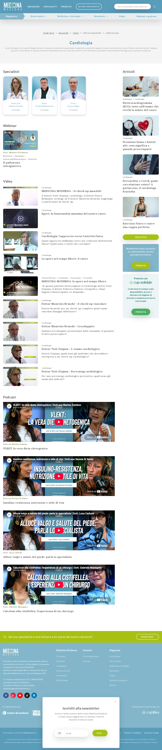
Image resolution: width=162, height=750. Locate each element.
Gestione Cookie (151, 733)
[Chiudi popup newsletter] (115, 701)
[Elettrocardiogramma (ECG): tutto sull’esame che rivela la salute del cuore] (141, 86)
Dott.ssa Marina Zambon (15, 444)
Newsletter (61, 675)
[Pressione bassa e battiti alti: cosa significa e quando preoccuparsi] (141, 125)
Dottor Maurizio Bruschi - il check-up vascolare (74, 303)
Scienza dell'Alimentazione (14, 159)
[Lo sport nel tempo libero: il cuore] (20, 263)
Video (122, 16)
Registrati (147, 637)
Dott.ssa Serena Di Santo (15, 498)
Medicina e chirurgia (68, 16)
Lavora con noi (63, 670)
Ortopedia (87, 278)
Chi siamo (61, 656)
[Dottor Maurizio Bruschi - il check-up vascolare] (20, 308)
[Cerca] (154, 6)
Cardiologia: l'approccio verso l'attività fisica (72, 236)
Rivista (112, 685)
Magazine (34, 6)
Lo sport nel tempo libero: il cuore (65, 258)
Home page (48, 33)
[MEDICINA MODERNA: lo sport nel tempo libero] (20, 286)
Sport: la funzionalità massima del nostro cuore (74, 213)
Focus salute (37, 16)
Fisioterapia (76, 278)
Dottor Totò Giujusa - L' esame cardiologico (71, 348)
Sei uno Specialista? (88, 6)
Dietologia (19, 156)
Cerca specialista (91, 656)
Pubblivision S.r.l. (29, 733)
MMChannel (62, 680)
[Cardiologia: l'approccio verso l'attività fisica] (20, 241)
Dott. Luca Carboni (12, 553)
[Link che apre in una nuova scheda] (6, 695)
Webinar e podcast (146, 16)
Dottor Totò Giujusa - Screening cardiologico (72, 371)
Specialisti (50, 6)
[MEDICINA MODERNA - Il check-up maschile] (20, 196)
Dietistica (32, 159)
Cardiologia (46, 187)
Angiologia (127, 99)
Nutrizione (7, 156)
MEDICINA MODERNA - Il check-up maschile (72, 191)
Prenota (66, 6)
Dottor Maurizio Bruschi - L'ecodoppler (68, 326)
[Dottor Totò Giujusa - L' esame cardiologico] (20, 353)
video (76, 33)
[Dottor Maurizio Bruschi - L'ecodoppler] (20, 331)
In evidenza (114, 656)
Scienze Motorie (49, 278)
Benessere (99, 16)
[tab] (11, 16)
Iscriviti (101, 733)
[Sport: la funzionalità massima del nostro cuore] (20, 218)
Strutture (60, 661)
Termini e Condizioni (132, 733)
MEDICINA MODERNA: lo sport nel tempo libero (74, 281)
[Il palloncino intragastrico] (20, 140)
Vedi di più (141, 237)
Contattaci (61, 666)
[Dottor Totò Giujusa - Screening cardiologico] (20, 376)
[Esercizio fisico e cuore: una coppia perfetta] (141, 207)
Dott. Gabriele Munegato (15, 607)
